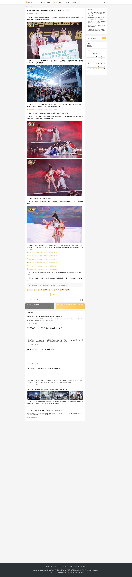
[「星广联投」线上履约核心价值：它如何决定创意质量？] (55, 374)
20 (96, 66)
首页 (26, 6)
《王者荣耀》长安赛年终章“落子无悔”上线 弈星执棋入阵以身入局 (47, 389)
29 (101, 68)
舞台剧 (57, 289)
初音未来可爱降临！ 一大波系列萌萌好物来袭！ (41, 349)
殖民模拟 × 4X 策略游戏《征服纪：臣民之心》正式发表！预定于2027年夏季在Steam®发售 (96, 14)
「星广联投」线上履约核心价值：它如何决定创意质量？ (44, 368)
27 (96, 68)
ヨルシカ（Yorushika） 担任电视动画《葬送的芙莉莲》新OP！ (46, 411)
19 (93, 66)
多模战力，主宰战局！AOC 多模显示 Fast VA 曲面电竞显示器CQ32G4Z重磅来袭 (96, 31)
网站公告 (60, 2)
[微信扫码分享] (34, 300)
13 (96, 63)
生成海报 (30, 300)
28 (98, 68)
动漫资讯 (37, 2)
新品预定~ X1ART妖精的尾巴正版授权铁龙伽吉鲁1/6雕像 (44, 316)
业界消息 (55, 2)
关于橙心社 (66, 2)
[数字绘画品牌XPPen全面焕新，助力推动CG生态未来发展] (55, 334)
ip (36, 289)
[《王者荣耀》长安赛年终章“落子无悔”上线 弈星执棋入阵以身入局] (55, 395)
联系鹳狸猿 (83, 566)
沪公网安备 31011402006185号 (76, 572)
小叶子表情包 (74, 2)
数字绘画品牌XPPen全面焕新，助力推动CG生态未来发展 (44, 328)
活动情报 (49, 2)
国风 (46, 289)
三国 (41, 289)
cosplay (30, 289)
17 (88, 66)
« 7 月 (88, 73)
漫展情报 (43, 2)
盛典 (51, 289)
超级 (68, 289)
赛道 (63, 289)
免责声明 (50, 572)
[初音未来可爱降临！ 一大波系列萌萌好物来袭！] (55, 355)
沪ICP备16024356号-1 (62, 572)
